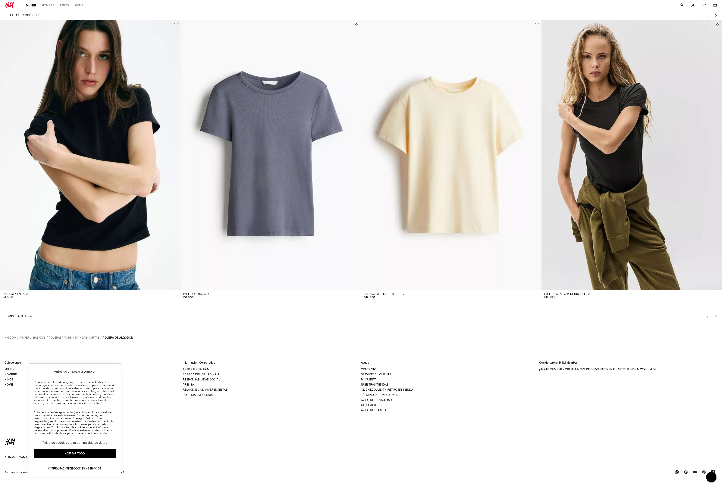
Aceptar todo (75, 453)
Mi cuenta (368, 379)
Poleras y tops (60, 337)
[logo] (361, 442)
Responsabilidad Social (201, 379)
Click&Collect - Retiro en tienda (387, 389)
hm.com (10, 337)
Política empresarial (199, 394)
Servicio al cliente (376, 374)
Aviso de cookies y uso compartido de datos (74, 442)
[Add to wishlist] (175, 24)
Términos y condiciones (379, 394)
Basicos (39, 337)
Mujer (31, 5)
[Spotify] (686, 472)
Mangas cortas (87, 337)
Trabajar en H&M (196, 369)
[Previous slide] (708, 16)
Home (79, 5)
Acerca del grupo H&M (201, 374)
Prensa (188, 384)
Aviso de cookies (374, 410)
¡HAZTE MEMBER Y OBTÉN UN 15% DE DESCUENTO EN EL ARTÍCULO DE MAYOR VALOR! (598, 369)
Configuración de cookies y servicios (75, 468)
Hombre (48, 5)
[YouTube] (695, 472)
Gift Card (368, 405)
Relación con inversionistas (205, 389)
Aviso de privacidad (376, 399)
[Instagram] (677, 472)
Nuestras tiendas (375, 384)
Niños (64, 5)
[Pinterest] (704, 472)
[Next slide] (716, 16)
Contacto (368, 369)
